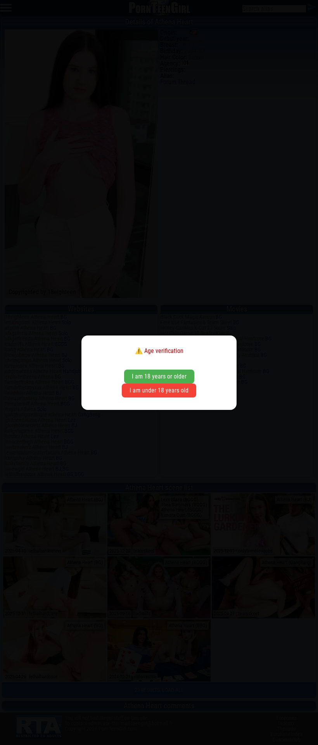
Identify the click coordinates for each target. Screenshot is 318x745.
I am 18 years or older (159, 376)
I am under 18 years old (159, 390)
